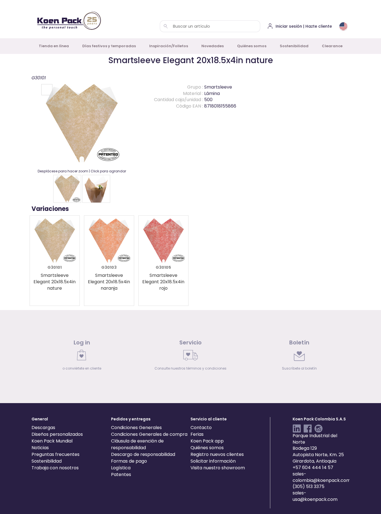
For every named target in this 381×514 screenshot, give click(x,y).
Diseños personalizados (57, 434)
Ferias (197, 434)
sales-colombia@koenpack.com (322, 477)
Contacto (201, 427)
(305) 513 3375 (308, 486)
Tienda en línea (54, 46)
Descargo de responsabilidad (143, 454)
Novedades (212, 46)
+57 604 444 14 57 (313, 467)
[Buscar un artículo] (166, 26)
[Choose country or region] (343, 26)
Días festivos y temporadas (109, 46)
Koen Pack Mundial (52, 441)
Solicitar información (213, 461)
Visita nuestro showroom (218, 468)
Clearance (332, 46)
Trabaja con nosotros (55, 468)
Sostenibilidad (294, 46)
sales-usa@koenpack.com (315, 496)
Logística (121, 468)
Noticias (40, 447)
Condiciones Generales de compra (149, 434)
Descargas (43, 427)
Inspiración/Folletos (168, 46)
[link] (81, 356)
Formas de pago (129, 461)
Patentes (121, 474)
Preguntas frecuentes (55, 454)
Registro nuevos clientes (217, 454)
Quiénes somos (251, 46)
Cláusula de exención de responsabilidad (137, 444)
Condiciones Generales (136, 427)
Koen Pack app (207, 441)
